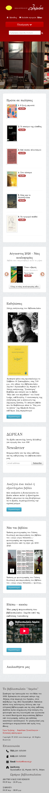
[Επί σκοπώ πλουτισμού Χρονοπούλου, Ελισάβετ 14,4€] (12, 156)
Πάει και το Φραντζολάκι (24, 196)
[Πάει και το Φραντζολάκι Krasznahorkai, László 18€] (12, 201)
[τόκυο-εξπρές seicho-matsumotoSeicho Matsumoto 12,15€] (16, 274)
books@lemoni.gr (24, 761)
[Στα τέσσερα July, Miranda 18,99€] (12, 179)
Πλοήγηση (23, 24)
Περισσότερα (14, 416)
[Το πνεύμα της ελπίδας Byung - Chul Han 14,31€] (12, 133)
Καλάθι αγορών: (32, 17)
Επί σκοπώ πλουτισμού (30, 150)
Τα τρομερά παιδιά (28, 217)
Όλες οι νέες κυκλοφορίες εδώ (25, 286)
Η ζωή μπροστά (27, 105)
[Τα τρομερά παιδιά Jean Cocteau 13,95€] (12, 223)
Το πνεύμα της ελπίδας (31, 126)
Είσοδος (13, 17)
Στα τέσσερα (26, 172)
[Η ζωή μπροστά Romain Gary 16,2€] (12, 111)
